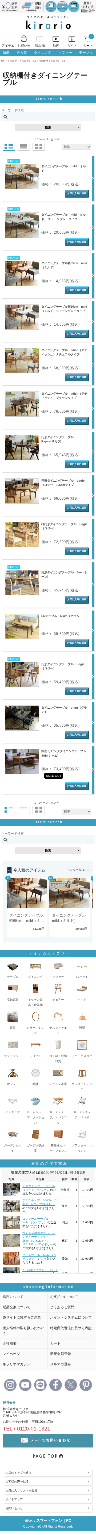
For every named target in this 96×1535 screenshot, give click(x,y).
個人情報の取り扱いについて (23, 1330)
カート (55, 1343)
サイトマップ (14, 1499)
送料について (13, 1297)
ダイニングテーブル (27, 61)
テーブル (86, 53)
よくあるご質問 (62, 1307)
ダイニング (42, 53)
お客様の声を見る (17, 1481)
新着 (6, 53)
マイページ (11, 1354)
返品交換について (16, 1307)
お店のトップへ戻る (18, 1472)
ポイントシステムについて (71, 1317)
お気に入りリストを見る (21, 1490)
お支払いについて (64, 1297)
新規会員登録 (60, 1354)
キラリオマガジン (16, 1364)
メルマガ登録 (60, 1364)
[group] (26, 907)
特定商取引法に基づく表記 (71, 1328)
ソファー (65, 53)
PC (68, 1520)
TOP (3, 61)
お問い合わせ (14, 1508)
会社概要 (10, 1343)
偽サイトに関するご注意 (22, 1317)
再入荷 (22, 53)
